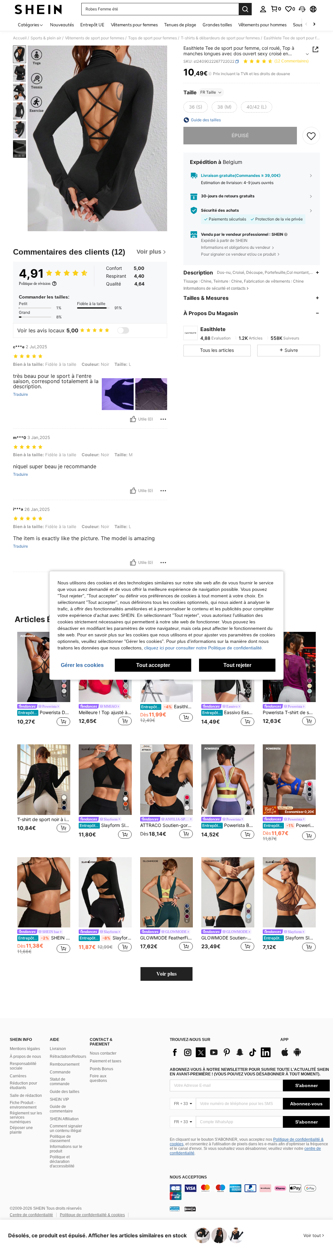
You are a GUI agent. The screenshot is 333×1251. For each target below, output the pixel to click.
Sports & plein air (46, 38)
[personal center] (263, 9)
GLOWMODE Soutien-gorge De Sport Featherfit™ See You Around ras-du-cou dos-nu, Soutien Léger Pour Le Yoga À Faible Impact (227, 937)
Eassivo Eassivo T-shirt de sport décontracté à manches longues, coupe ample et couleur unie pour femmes (228, 712)
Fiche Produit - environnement (23, 1105)
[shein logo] (38, 9)
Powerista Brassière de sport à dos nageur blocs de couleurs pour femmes (228, 825)
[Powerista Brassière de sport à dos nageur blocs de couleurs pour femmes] (227, 779)
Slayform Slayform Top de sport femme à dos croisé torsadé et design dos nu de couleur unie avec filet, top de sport (106, 937)
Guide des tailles (64, 1091)
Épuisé (240, 135)
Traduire (20, 394)
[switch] (123, 330)
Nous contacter (103, 1053)
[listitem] (44, 683)
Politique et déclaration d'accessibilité (62, 1161)
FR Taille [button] (208, 92)
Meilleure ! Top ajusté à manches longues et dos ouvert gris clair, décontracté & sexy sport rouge (105, 712)
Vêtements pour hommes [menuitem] (262, 24)
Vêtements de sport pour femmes (94, 38)
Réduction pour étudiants (23, 1085)
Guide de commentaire (61, 1108)
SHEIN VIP (59, 1099)
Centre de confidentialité (31, 1215)
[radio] (195, 107)
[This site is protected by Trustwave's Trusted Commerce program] (175, 1208)
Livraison (58, 1048)
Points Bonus (101, 1069)
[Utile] (133, 419)
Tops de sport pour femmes (152, 38)
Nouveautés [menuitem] (62, 24)
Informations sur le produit (66, 1148)
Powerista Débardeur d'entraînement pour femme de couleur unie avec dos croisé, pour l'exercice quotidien (44, 712)
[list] (222, 1052)
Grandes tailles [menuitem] (217, 24)
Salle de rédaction (26, 1095)
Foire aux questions (98, 1078)
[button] (302, 9)
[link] (275, 9)
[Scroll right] (314, 24)
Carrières (18, 1076)
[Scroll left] (306, 24)
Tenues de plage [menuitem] (180, 24)
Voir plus (166, 974)
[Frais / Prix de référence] (210, 74)
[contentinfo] (250, 1192)
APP (284, 1040)
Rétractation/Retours (68, 1056)
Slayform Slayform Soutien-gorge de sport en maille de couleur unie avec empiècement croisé (106, 825)
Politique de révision (34, 283)
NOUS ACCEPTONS (188, 1177)
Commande (60, 1072)
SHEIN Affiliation (64, 1119)
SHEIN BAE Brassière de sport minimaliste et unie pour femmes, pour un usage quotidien (44, 937)
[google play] (297, 1055)
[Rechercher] (245, 9)
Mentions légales (25, 1048)
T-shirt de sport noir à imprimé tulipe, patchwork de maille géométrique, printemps (43, 819)
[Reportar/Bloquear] (163, 419)
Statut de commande (60, 1081)
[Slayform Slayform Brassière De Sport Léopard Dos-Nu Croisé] (289, 892)
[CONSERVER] (311, 135)
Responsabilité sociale (23, 1066)
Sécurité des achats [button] (220, 210)
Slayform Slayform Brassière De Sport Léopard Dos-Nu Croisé (290, 937)
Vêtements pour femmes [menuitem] (134, 24)
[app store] (284, 1055)
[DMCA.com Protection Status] (190, 1208)
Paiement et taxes (105, 1061)
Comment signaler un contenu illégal (66, 1128)
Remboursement (64, 1064)
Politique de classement (60, 1138)
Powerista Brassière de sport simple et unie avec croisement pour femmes (290, 825)
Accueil (20, 38)
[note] (289, 810)
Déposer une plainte (21, 1130)
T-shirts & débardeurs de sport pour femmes (220, 38)
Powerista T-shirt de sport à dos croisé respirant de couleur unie (289, 712)
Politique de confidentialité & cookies (92, 1215)
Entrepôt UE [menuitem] (92, 24)
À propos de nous (25, 1056)
